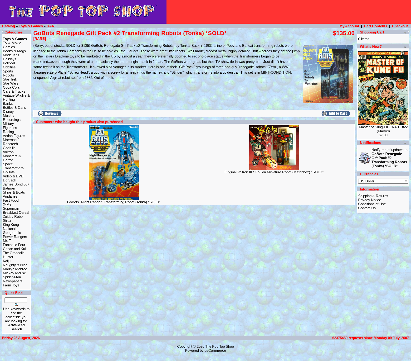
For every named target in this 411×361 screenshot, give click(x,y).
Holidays (9, 59)
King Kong (11, 225)
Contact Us (367, 208)
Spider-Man (12, 277)
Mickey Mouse (14, 273)
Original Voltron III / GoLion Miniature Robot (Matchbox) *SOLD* (274, 172)
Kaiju (6, 261)
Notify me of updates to (389, 158)
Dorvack (9, 180)
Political (9, 63)
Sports (8, 71)
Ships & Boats (14, 192)
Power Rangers (15, 237)
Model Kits (11, 55)
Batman (9, 188)
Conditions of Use (372, 204)
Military (8, 124)
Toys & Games (31, 26)
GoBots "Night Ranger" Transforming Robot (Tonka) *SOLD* (114, 202)
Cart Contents (375, 26)
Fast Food (11, 200)
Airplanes (10, 196)
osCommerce (215, 350)
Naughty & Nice (15, 265)
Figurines (10, 128)
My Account (349, 26)
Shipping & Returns (373, 196)
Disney (8, 111)
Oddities (9, 67)
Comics (9, 47)
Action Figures (14, 136)
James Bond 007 (16, 184)
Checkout (400, 26)
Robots (8, 75)
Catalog (8, 26)
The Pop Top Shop (219, 346)
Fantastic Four (14, 245)
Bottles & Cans (14, 107)
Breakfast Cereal (16, 212)
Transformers (13, 168)
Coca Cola (11, 87)
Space (8, 164)
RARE (52, 26)
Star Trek (10, 79)
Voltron (8, 152)
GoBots (9, 172)
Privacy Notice (369, 200)
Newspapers (13, 281)
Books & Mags (14, 51)
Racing (8, 132)
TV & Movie (12, 43)
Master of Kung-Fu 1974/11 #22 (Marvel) (383, 129)
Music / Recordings (12, 118)
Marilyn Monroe (15, 269)
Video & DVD (13, 176)
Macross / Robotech (11, 142)
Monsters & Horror (12, 158)
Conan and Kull (14, 249)
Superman (11, 208)
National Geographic (12, 231)
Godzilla (9, 148)
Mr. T (7, 241)
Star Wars (10, 83)
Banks (8, 103)
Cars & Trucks (14, 91)
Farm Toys (11, 285)
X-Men (8, 204)
